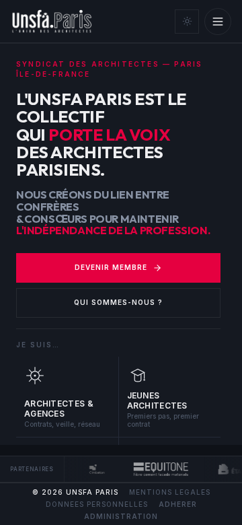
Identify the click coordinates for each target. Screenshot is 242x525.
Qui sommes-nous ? (118, 302)
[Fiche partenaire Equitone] (160, 469)
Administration (121, 516)
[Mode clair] (187, 21)
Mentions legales (169, 492)
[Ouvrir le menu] (217, 21)
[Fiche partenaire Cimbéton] (96, 469)
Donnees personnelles (97, 504)
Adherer (178, 504)
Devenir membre (111, 267)
